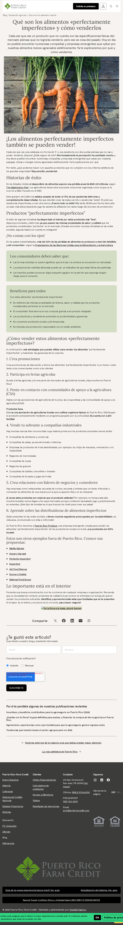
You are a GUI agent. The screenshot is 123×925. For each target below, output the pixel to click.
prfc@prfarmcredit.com (76, 810)
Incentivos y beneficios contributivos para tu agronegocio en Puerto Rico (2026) (48, 712)
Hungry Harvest (17, 553)
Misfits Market (16, 548)
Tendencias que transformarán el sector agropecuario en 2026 (39, 730)
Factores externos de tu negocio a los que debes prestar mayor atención (63, 742)
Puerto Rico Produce (46, 525)
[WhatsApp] (89, 620)
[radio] (12, 665)
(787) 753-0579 (70, 801)
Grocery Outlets (17, 574)
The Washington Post (17, 187)
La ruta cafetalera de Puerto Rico (60, 751)
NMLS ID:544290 (81, 792)
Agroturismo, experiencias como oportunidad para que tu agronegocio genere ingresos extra (55, 725)
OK (97, 917)
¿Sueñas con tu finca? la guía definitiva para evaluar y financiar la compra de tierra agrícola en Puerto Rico (60, 718)
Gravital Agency (78, 909)
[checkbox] (21, 665)
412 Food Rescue (18, 569)
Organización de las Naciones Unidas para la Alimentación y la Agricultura (74, 245)
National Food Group (20, 579)
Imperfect (14, 563)
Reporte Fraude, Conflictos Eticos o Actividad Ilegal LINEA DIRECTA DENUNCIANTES (61, 900)
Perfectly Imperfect (20, 558)
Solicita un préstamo (86, 6)
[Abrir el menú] (117, 6)
